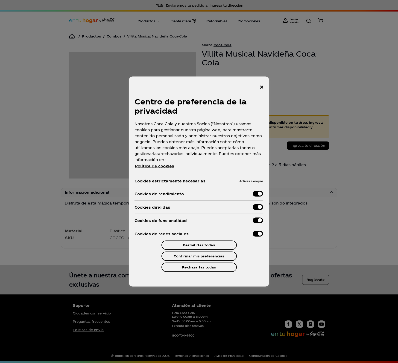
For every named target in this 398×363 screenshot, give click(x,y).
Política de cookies (154, 166)
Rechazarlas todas (199, 267)
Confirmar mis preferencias (199, 256)
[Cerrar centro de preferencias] (262, 87)
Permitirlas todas (199, 245)
